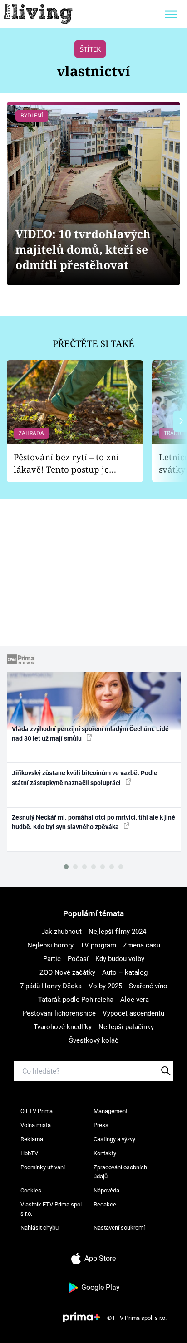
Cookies (30, 1190)
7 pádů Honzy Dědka (51, 986)
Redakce (105, 1204)
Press (101, 1125)
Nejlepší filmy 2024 (117, 932)
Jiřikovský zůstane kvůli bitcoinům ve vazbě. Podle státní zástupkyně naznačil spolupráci (84, 777)
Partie (52, 959)
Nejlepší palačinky (126, 1027)
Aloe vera (134, 1000)
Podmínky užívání (42, 1167)
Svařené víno (148, 986)
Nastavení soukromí (119, 1227)
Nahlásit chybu (39, 1227)
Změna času (141, 945)
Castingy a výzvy (114, 1139)
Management (111, 1111)
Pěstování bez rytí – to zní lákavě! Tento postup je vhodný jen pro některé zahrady (66, 463)
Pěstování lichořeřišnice (59, 1013)
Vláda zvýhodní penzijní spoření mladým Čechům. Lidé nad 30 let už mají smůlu (90, 733)
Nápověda (106, 1190)
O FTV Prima (36, 1111)
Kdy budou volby (119, 959)
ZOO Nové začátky (67, 972)
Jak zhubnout (61, 932)
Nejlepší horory (50, 945)
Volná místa (35, 1125)
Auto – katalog (125, 972)
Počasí (78, 959)
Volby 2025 (105, 986)
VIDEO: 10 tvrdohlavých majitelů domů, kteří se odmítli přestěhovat (83, 249)
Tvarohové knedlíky (63, 1027)
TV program (98, 945)
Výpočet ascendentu (133, 1013)
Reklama (31, 1139)
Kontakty (105, 1153)
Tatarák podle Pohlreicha (75, 1000)
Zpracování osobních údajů (120, 1172)
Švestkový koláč (93, 1040)
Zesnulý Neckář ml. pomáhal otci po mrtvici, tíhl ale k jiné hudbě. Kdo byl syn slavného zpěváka (93, 822)
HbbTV (29, 1153)
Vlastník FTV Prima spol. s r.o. (51, 1209)
